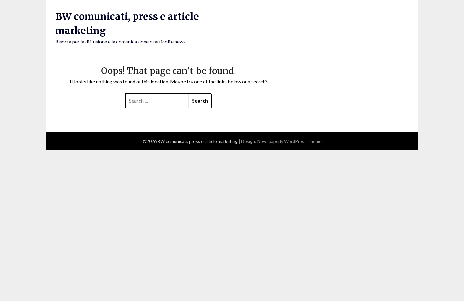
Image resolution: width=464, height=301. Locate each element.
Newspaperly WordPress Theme (289, 141)
